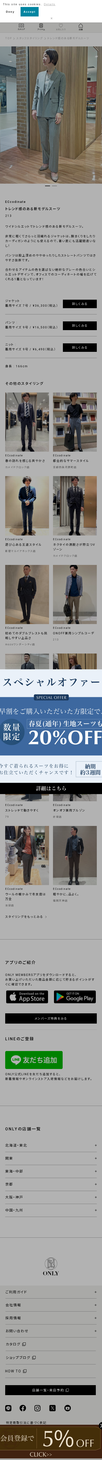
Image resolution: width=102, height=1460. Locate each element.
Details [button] (49, 4)
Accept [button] (30, 11)
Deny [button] (10, 11)
